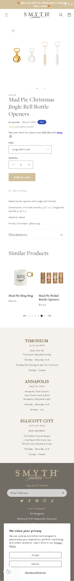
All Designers (37, 513)
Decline (35, 564)
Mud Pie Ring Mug (21, 295)
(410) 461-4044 (37, 425)
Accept (35, 555)
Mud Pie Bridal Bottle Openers (49, 297)
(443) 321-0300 (37, 386)
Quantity (13, 157)
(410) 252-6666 (37, 345)
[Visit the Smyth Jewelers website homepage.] (37, 15)
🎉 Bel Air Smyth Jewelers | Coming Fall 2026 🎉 (42, 4)
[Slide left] (29, 88)
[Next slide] (49, 316)
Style (11, 142)
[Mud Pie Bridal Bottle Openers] (52, 277)
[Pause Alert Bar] (65, 4)
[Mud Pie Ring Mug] (22, 277)
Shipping (12, 126)
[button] (18, 190)
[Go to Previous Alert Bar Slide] (69, 4)
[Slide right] (44, 88)
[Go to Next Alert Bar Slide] (71, 4)
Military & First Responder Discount (37, 518)
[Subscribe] (63, 493)
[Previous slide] (25, 316)
